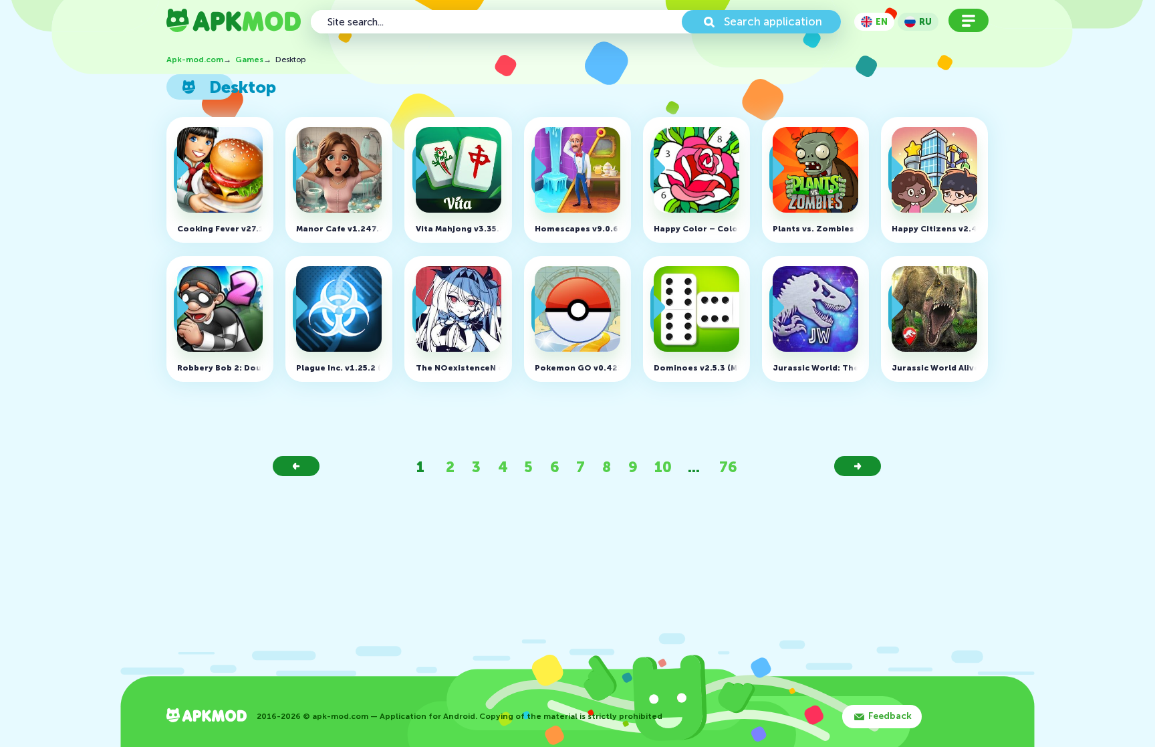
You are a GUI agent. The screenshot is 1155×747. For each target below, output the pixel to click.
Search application (773, 21)
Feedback (890, 716)
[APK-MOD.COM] (206, 716)
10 (663, 467)
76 (728, 467)
